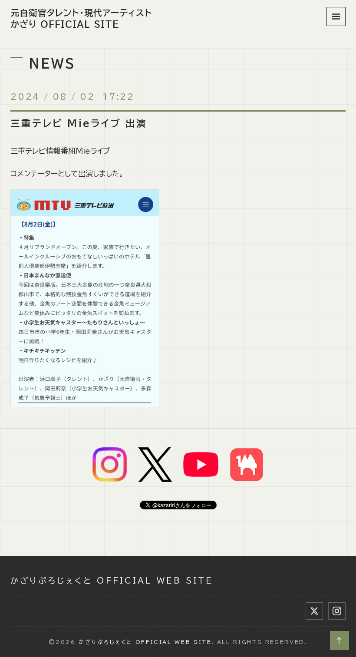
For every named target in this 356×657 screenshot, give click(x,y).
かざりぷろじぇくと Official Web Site (111, 580)
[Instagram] (337, 611)
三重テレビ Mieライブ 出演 (79, 123)
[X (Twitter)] (314, 611)
